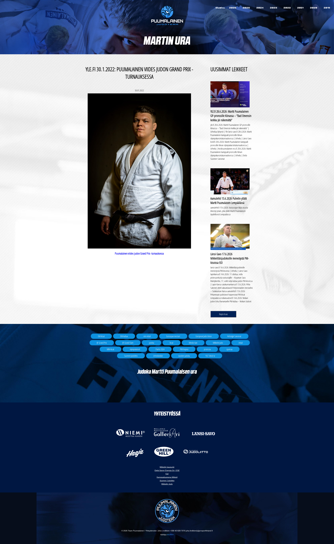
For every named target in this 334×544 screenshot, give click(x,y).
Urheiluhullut (158, 355)
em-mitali (147, 336)
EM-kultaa (124, 336)
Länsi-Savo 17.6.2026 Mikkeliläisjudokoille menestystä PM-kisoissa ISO (229, 258)
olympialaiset (135, 349)
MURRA (170, 535)
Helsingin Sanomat (234, 336)
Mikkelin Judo (218, 342)
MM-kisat (110, 349)
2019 (327, 7)
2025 (246, 7)
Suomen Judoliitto (131, 355)
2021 (300, 7)
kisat (171, 342)
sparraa (229, 349)
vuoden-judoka (184, 355)
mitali (241, 342)
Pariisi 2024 (160, 349)
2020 (313, 7)
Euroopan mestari (173, 336)
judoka (151, 342)
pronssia (207, 349)
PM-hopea (184, 349)
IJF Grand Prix (102, 342)
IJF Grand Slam (127, 342)
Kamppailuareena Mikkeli (167, 477)
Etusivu (220, 7)
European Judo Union (204, 336)
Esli (167, 474)
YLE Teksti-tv (210, 355)
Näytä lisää (223, 314)
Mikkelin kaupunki (167, 467)
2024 (260, 7)
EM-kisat (101, 336)
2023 (273, 7)
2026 (232, 7)
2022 (287, 7)
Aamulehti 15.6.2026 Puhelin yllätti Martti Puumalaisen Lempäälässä (228, 200)
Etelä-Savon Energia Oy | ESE (167, 470)
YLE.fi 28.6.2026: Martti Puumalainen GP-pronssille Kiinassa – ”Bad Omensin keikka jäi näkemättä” (230, 115)
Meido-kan (193, 342)
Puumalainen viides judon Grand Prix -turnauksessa (139, 253)
